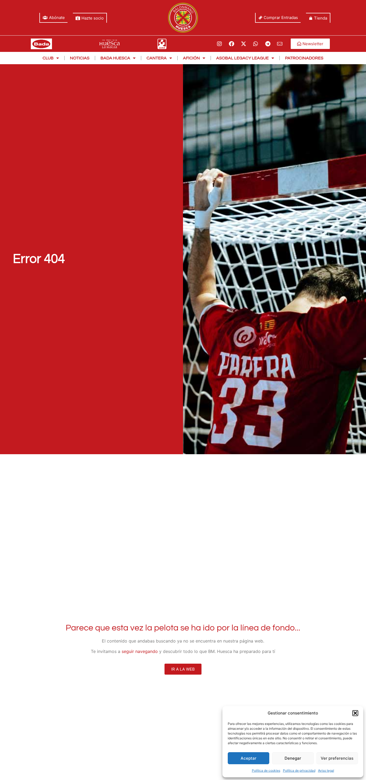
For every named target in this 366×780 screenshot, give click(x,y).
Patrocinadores (304, 58)
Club (48, 58)
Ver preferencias (337, 758)
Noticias (79, 58)
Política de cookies (266, 770)
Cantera (157, 58)
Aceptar (248, 758)
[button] (355, 713)
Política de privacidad (299, 770)
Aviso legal (326, 770)
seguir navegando (140, 651)
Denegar (293, 758)
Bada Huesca (115, 58)
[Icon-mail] (279, 44)
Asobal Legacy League (242, 58)
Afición (191, 58)
